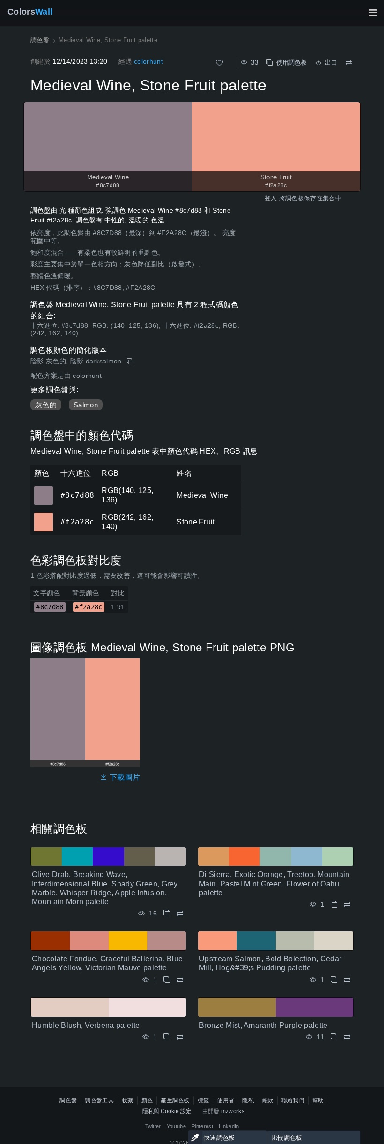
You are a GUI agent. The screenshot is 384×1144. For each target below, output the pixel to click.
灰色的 (46, 405)
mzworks (232, 1111)
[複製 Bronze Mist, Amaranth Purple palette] (334, 1037)
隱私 (248, 1100)
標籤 (203, 1100)
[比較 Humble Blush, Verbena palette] (180, 1037)
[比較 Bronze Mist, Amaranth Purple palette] (347, 1037)
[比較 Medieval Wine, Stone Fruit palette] (348, 63)
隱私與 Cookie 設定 (167, 1111)
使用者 (225, 1100)
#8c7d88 (43, 489)
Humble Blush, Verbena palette (86, 1025)
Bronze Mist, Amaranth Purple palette (263, 1025)
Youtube (176, 1126)
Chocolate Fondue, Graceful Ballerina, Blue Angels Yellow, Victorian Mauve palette (107, 963)
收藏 (127, 1100)
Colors (29, 11)
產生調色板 (175, 1100)
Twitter (153, 1126)
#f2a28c (43, 515)
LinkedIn (229, 1126)
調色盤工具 (99, 1100)
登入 (271, 198)
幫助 (318, 1100)
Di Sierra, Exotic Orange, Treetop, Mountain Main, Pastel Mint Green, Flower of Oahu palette (274, 883)
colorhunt (148, 61)
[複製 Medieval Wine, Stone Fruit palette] (131, 361)
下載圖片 (124, 777)
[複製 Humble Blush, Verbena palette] (166, 1037)
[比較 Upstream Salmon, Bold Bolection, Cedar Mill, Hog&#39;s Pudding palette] (347, 980)
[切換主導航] (372, 13)
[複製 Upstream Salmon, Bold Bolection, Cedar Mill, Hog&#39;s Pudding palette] (334, 980)
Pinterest (202, 1126)
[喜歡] (219, 63)
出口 (329, 62)
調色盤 (68, 1100)
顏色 (147, 1100)
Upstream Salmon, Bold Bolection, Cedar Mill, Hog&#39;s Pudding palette (270, 963)
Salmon (86, 405)
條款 (267, 1100)
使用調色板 (290, 62)
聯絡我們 (292, 1100)
